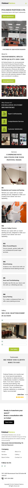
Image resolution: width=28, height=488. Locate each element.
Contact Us (18, 457)
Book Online (9, 422)
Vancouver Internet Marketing (11, 443)
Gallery (17, 454)
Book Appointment (8, 16)
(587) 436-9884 (8, 478)
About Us (18, 451)
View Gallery (14, 349)
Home (3, 451)
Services (4, 454)
